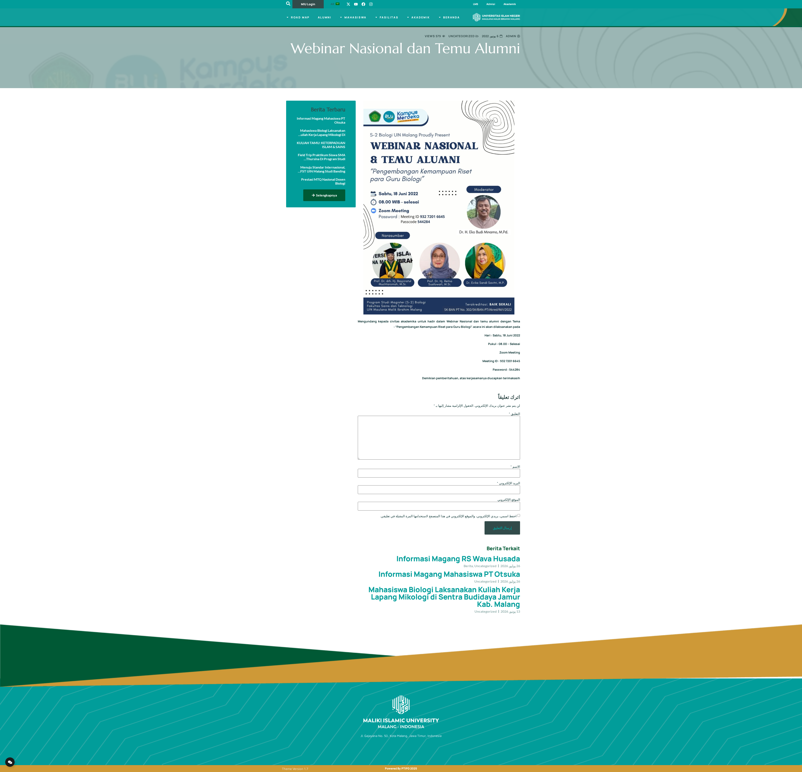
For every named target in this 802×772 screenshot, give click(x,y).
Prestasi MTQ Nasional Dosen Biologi (323, 181)
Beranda (451, 17)
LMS (475, 4)
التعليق (514, 413)
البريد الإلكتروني (508, 483)
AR (333, 4)
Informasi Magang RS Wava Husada (458, 559)
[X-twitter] (348, 4)
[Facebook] (363, 4)
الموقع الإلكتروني (508, 499)
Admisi (490, 4)
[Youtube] (356, 4)
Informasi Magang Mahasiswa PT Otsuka (449, 574)
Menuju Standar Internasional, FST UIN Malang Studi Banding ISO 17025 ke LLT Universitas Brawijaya (322, 169)
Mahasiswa (355, 17)
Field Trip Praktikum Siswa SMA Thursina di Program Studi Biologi (321, 157)
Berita (468, 566)
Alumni (324, 17)
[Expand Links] (10, 762)
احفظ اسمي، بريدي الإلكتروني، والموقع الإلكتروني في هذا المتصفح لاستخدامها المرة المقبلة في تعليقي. (448, 516)
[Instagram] (371, 4)
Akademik (510, 4)
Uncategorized (461, 36)
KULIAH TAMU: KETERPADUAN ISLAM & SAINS (321, 145)
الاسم (515, 466)
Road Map (300, 17)
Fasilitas (389, 17)
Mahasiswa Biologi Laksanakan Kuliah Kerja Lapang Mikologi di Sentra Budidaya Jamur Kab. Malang (444, 596)
